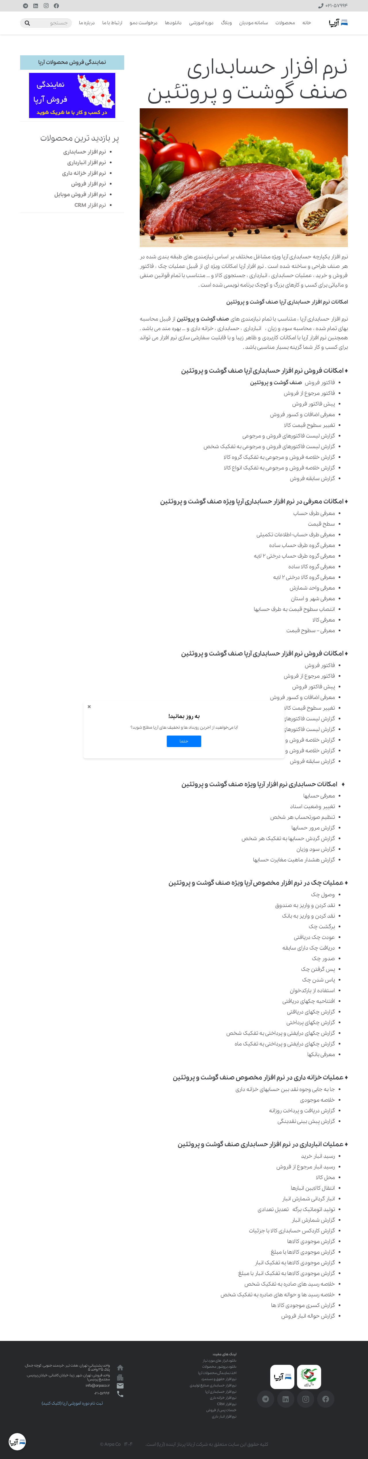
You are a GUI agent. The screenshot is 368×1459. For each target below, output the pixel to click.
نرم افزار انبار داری (224, 1416)
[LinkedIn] (35, 6)
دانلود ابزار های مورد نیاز (219, 1360)
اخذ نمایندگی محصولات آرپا (217, 1373)
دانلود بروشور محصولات (219, 1366)
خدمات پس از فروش (221, 1410)
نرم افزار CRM (226, 1404)
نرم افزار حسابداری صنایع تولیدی (213, 1385)
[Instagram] (46, 6)
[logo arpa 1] (338, 23)
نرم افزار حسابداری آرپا (220, 1391)
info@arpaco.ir (98, 1385)
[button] (75, 23)
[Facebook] (56, 6)
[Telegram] (25, 6)
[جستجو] (27, 23)
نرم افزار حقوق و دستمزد (218, 1379)
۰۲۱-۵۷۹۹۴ (102, 1393)
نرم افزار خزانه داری (223, 1397)
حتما (184, 741)
